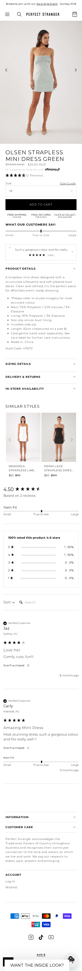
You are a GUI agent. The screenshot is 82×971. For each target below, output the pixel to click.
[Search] (19, 14)
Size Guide (68, 183)
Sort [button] (7, 602)
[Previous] (9, 439)
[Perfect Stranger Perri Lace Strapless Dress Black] (58, 436)
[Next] (71, 439)
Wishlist (11, 887)
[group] (23, 443)
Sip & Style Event (47, 3)
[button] (7, 14)
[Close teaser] (70, 958)
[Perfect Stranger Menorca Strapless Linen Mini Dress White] (23, 436)
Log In (10, 881)
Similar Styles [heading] (22, 406)
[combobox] (68, 17)
